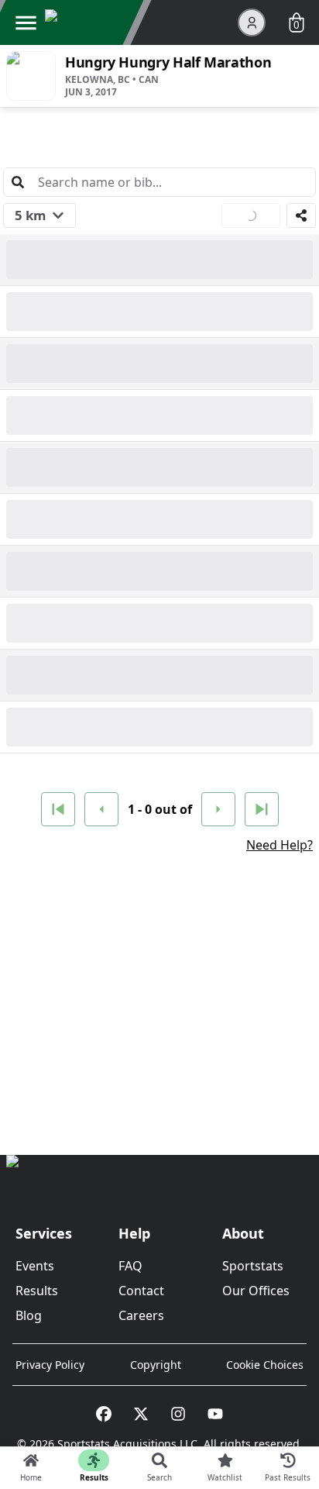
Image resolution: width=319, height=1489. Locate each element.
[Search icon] (18, 182)
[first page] (58, 809)
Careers (141, 1315)
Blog (28, 1315)
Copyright (155, 1364)
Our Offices (256, 1290)
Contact (141, 1290)
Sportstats (252, 1265)
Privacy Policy (49, 1364)
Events (34, 1265)
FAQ (130, 1265)
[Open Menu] (25, 22)
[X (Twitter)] (140, 1413)
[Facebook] (103, 1413)
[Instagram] (178, 1413)
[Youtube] (215, 1413)
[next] (218, 809)
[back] (101, 809)
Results (36, 1290)
